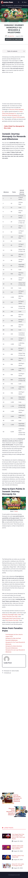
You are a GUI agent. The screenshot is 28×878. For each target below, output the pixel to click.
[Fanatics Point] (7, 2)
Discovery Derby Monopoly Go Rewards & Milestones (10, 811)
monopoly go (7, 672)
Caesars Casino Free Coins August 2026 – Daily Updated (17, 847)
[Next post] (26, 812)
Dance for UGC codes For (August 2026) (18, 864)
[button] (19, 2)
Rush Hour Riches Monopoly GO (10, 115)
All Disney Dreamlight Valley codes (11, 614)
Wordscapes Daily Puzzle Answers (11, 618)
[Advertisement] (14, 89)
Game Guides (18, 39)
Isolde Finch (11, 36)
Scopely (16, 511)
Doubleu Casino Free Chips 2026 (18, 856)
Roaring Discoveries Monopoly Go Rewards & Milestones (17, 798)
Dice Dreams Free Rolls (12, 620)
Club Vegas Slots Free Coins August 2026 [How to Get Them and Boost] (18, 836)
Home (3, 5)
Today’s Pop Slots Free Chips (10, 616)
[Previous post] (2, 798)
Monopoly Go (9, 5)
